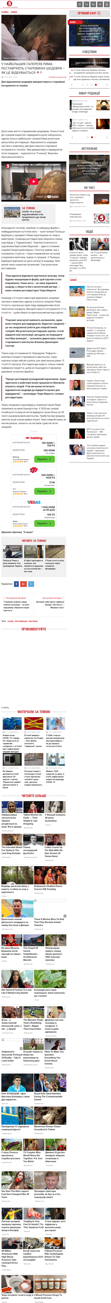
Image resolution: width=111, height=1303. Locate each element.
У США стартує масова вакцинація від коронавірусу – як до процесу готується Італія (55, 740)
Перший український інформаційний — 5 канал (9, 4)
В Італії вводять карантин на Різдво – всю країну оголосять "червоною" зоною (33, 740)
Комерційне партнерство (76, 215)
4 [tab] (96, 85)
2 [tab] (99, 46)
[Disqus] (33, 671)
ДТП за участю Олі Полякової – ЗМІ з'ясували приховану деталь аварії (97, 433)
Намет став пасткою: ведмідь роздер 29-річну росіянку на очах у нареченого (98, 417)
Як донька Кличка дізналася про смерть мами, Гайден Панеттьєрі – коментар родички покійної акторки (98, 313)
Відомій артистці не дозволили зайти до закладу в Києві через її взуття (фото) (98, 368)
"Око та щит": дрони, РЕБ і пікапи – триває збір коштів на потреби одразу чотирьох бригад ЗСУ (81, 128)
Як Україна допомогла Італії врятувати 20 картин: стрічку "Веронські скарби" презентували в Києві (12, 779)
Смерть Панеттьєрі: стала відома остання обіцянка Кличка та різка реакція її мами (97, 385)
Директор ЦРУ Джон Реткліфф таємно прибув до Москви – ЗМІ (96, 352)
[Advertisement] (33, 480)
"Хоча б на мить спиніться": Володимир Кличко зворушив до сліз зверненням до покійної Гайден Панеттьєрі (98, 293)
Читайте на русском (57, 76)
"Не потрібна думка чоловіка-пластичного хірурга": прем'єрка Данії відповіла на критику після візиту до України (98, 452)
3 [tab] (91, 85)
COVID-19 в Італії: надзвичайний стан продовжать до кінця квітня (34, 215)
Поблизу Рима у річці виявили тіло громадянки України (12, 563)
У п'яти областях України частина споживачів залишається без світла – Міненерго (89, 73)
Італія (10, 621)
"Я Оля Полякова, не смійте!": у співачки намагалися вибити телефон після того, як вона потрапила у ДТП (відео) (97, 334)
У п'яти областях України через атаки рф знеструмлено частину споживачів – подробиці (89, 79)
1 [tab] (79, 46)
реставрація (21, 621)
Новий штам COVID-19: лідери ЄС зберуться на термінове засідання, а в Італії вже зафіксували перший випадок (12, 743)
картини (33, 621)
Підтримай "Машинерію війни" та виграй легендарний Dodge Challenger (80, 108)
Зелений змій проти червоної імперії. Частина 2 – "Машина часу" (50, 605)
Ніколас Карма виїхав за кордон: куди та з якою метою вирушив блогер (97, 401)
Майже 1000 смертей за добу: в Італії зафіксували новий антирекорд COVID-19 (55, 776)
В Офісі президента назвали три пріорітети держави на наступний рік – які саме (33, 566)
